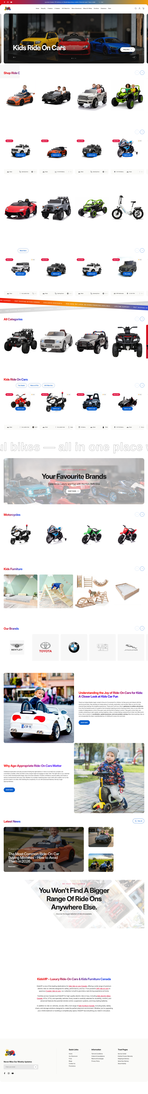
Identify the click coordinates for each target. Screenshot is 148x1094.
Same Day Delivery (123, 1061)
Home (70, 1053)
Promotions (72, 1066)
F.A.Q (70, 1058)
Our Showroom (73, 1056)
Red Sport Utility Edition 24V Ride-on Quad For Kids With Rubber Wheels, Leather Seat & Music (20, 415)
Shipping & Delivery (123, 1058)
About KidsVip (122, 1063)
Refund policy (13, 1091)
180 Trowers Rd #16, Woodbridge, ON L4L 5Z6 (74, 1032)
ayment (121, 1030)
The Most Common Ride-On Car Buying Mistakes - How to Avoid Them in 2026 (33, 857)
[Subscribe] (35, 1066)
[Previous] (14, 57)
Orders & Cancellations (98, 1056)
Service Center (122, 1053)
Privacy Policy (95, 1061)
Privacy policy (6, 1091)
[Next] (133, 57)
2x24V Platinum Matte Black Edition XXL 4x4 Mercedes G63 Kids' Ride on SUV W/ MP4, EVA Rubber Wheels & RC (126, 281)
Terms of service (20, 1091)
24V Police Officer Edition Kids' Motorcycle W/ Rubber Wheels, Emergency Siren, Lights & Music (55, 415)
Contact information (29, 1091)
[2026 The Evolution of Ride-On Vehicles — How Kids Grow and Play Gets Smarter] (101, 837)
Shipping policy (37, 1091)
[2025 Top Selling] (101, 863)
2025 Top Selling (123, 860)
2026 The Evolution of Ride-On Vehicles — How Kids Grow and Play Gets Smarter (129, 835)
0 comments (26, 849)
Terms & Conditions (97, 1053)
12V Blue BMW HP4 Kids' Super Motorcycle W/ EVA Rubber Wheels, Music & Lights (127, 161)
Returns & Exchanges (97, 1058)
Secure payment (121, 1032)
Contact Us (72, 1063)
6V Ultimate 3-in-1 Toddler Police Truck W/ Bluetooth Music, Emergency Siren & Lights (89, 415)
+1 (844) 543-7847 (27, 1032)
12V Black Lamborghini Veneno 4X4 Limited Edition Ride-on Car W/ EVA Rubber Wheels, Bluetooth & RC (127, 415)
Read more (11, 866)
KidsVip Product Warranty (125, 1056)
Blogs (70, 1061)
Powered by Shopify (22, 1089)
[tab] (10, 250)
